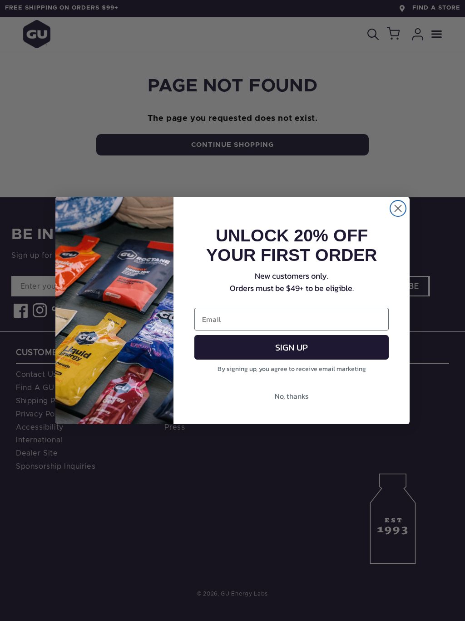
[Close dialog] (398, 208)
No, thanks (291, 396)
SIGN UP (291, 347)
